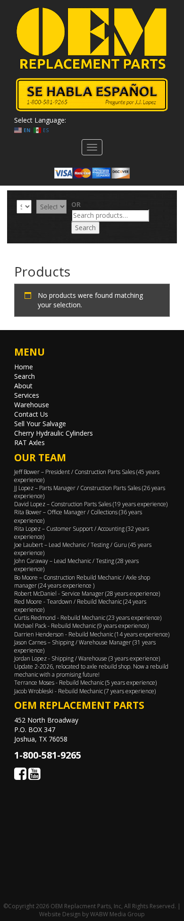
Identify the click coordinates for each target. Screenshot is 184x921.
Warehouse (31, 404)
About (23, 385)
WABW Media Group (117, 914)
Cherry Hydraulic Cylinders (53, 433)
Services (26, 395)
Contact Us (31, 414)
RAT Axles (29, 442)
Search (85, 227)
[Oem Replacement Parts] (92, 38)
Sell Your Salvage (40, 423)
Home (23, 366)
